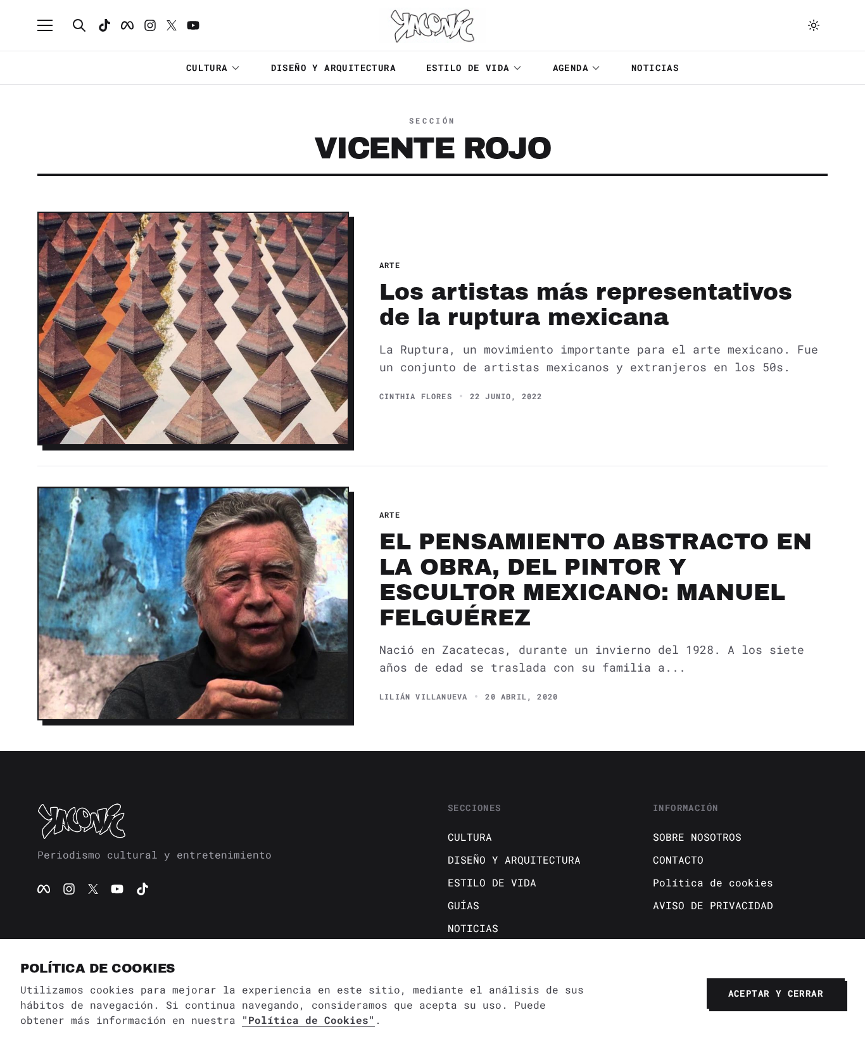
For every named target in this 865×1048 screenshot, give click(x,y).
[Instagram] (150, 25)
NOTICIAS (655, 67)
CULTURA (207, 67)
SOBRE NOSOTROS (697, 836)
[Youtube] (193, 25)
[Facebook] (127, 25)
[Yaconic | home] (227, 821)
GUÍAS (463, 905)
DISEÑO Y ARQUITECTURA (333, 67)
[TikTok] (104, 25)
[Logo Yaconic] (432, 25)
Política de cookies (713, 882)
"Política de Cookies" (308, 1019)
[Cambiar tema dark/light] (814, 25)
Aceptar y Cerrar (775, 993)
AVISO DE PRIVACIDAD (713, 905)
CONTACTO (678, 859)
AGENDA (570, 67)
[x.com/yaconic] (172, 25)
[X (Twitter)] (93, 889)
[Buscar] (79, 25)
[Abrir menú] (51, 25)
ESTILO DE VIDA (468, 67)
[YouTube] (117, 889)
